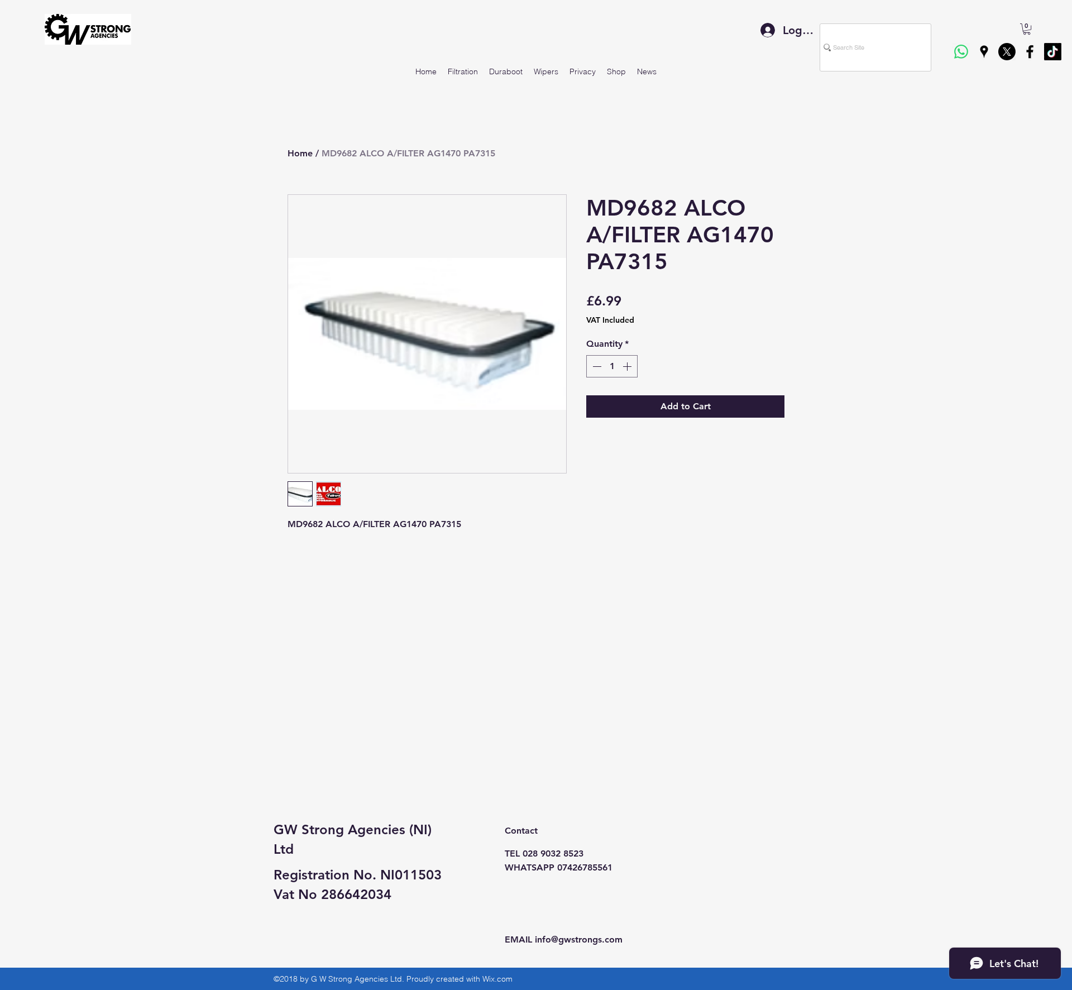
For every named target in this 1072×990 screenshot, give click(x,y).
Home (300, 153)
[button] (1026, 29)
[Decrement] (596, 366)
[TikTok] (1052, 51)
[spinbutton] (612, 366)
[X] (1007, 51)
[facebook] (1029, 51)
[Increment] (628, 366)
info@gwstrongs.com (579, 939)
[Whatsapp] (961, 51)
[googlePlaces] (984, 51)
